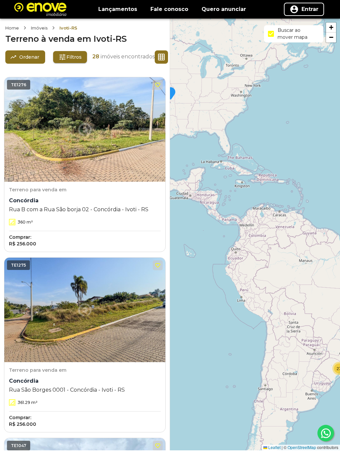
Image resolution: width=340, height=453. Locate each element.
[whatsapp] (325, 433)
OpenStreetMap (302, 447)
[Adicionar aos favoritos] (158, 85)
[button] (170, 93)
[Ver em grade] (161, 57)
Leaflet (274, 447)
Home (12, 28)
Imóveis (39, 28)
